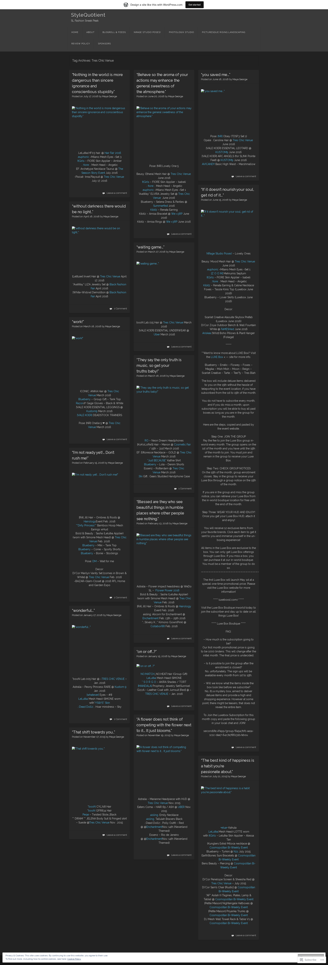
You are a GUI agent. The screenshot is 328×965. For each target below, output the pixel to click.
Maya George (109, 96)
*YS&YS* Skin (102, 702)
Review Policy (80, 43)
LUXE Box (217, 356)
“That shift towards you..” (93, 732)
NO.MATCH (148, 673)
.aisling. (154, 814)
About (90, 32)
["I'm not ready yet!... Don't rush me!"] (99, 492)
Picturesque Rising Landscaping (223, 32)
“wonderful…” (83, 610)
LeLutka (83, 698)
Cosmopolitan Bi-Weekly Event (229, 847)
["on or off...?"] (145, 666)
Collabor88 (158, 626)
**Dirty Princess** (86, 525)
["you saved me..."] (228, 109)
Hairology (90, 521)
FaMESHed (227, 329)
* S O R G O (149, 681)
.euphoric (83, 156)
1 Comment (120, 308)
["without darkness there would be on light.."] (99, 248)
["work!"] (99, 360)
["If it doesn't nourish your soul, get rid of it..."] (228, 229)
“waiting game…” (150, 247)
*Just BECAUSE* (156, 460)
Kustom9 (91, 411)
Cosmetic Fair (182, 444)
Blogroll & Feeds (114, 32)
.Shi (140, 476)
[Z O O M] (217, 273)
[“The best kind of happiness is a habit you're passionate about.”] (228, 804)
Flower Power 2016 (167, 590)
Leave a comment (117, 193)
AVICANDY (208, 164)
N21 (236, 851)
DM (94, 561)
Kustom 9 (120, 686)
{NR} (220, 136)
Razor (79, 403)
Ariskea (206, 333)
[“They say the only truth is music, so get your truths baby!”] (164, 410)
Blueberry (84, 399)
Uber (157, 334)
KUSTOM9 (221, 152)
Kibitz (153, 209)
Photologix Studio (181, 32)
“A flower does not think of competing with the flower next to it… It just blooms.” (163, 725)
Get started (194, 4)
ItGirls (80, 160)
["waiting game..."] (164, 289)
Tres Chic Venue (114, 176)
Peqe (86, 814)
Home (74, 32)
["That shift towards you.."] (99, 770)
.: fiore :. (86, 164)
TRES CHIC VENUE (113, 678)
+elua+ (224, 827)
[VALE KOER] (84, 415)
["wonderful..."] (99, 649)
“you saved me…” (215, 74)
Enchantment (150, 618)
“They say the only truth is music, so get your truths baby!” (158, 365)
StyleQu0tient (88, 15)
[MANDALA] (145, 685)
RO (146, 440)
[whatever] (93, 694)
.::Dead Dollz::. (86, 706)
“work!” (78, 321)
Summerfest (160, 205)
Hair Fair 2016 (113, 152)
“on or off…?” (146, 651)
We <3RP (176, 213)
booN (92, 806)
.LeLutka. (213, 831)
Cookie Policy (74, 959)
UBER (181, 806)
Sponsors (104, 43)
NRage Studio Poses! (147, 32)
